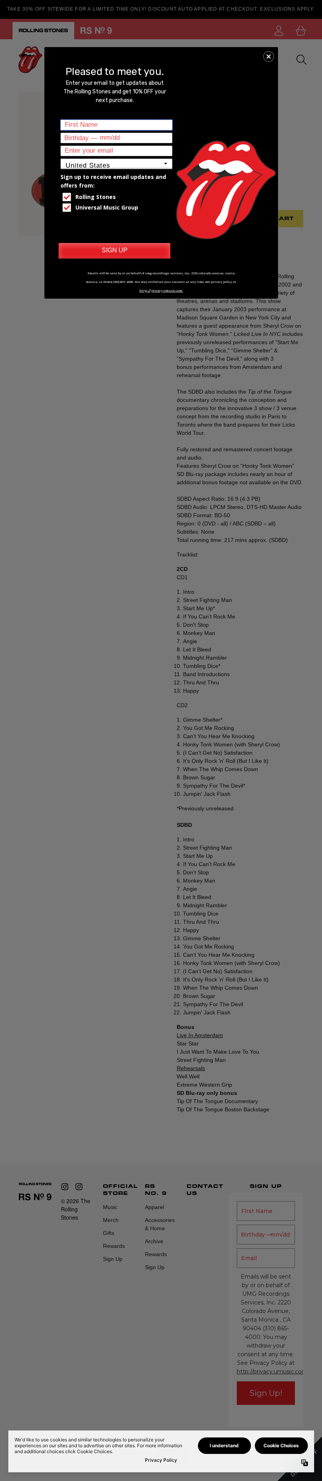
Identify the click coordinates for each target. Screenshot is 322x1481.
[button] (268, 56)
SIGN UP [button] (115, 250)
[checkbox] (117, 197)
